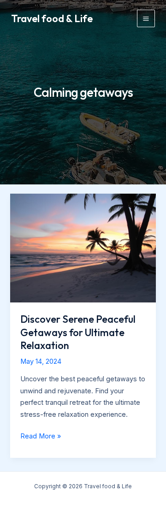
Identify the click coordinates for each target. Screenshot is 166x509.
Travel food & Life (52, 18)
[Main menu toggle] (146, 19)
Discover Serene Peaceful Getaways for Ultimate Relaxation (78, 332)
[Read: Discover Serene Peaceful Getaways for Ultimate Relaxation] (82, 247)
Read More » (40, 437)
